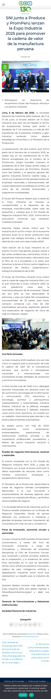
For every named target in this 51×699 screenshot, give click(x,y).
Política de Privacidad (14, 681)
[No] (47, 691)
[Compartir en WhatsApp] (11, 624)
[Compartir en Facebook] (16, 624)
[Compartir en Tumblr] (40, 624)
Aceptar (23, 695)
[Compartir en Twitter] (21, 624)
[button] (3, 4)
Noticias (25, 14)
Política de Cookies (37, 681)
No (31, 695)
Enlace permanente (29, 637)
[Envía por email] (25, 624)
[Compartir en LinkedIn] (35, 624)
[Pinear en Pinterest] (30, 624)
